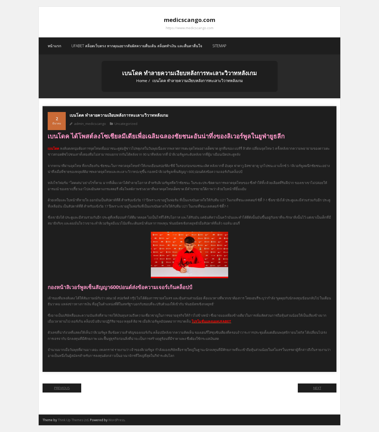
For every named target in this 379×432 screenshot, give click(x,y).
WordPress (116, 420)
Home (141, 80)
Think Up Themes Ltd (73, 420)
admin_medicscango (90, 123)
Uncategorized (125, 123)
